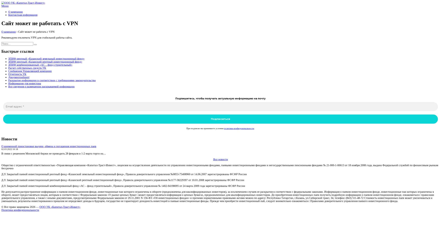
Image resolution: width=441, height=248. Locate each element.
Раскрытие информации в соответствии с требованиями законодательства (52, 80)
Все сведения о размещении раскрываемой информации (41, 86)
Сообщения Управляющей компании (30, 71)
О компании (15, 11)
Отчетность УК (17, 74)
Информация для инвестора (24, 83)
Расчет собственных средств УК (27, 67)
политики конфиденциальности (239, 128)
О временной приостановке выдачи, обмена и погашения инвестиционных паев (48, 146)
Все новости (220, 159)
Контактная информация (22, 14)
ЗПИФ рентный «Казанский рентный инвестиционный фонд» (45, 61)
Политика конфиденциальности (20, 210)
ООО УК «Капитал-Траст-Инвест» (59, 206)
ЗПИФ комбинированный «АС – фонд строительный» (40, 64)
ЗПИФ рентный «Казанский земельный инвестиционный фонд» (46, 58)
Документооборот (18, 77)
